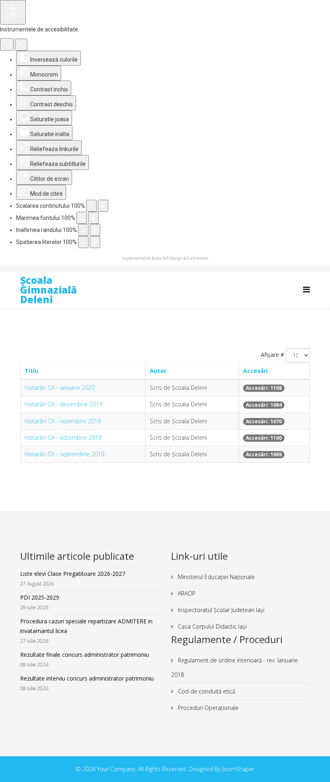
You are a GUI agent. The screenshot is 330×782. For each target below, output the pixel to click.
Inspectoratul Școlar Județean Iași (220, 610)
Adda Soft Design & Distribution (179, 258)
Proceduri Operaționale (207, 708)
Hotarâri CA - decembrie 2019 (63, 404)
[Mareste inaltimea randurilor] (95, 230)
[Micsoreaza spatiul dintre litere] (83, 242)
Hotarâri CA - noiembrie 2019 (63, 421)
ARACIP (186, 593)
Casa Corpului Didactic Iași (211, 626)
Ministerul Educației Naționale (215, 577)
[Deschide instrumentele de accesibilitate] (13, 12)
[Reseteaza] (7, 44)
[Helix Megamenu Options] (306, 289)
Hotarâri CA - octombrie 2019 (63, 437)
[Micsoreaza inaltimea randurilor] (83, 230)
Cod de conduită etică (205, 691)
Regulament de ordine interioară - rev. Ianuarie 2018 (234, 667)
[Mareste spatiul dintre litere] (95, 242)
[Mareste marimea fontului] (93, 218)
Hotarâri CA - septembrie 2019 (64, 454)
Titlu (31, 370)
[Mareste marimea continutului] (103, 206)
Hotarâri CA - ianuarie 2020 (60, 387)
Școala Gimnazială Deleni (48, 289)
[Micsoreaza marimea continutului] (91, 206)
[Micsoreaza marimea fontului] (81, 218)
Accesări (255, 370)
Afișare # (272, 354)
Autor (158, 370)
